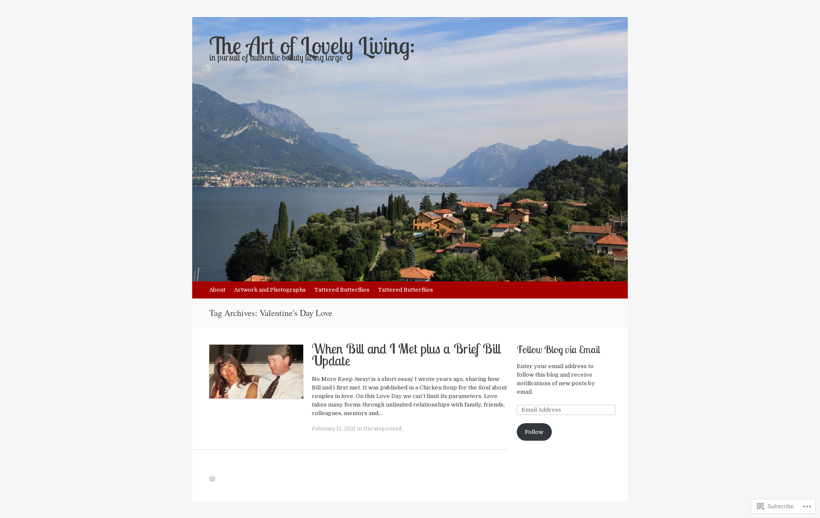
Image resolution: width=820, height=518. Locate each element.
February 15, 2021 (334, 429)
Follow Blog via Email (558, 349)
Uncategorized (382, 429)
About (217, 290)
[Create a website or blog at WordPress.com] (212, 479)
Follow (534, 432)
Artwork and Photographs (270, 290)
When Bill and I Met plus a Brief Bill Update (406, 354)
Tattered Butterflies (341, 290)
